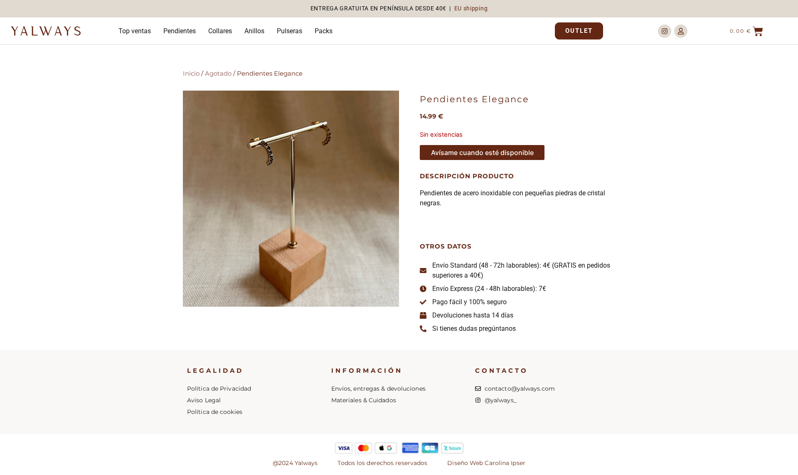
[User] (680, 31)
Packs (323, 31)
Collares (220, 31)
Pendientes (179, 31)
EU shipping (471, 8)
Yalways (48, 32)
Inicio (191, 73)
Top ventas (134, 31)
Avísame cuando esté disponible (482, 152)
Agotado (218, 73)
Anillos (254, 31)
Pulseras (289, 31)
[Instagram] (664, 31)
